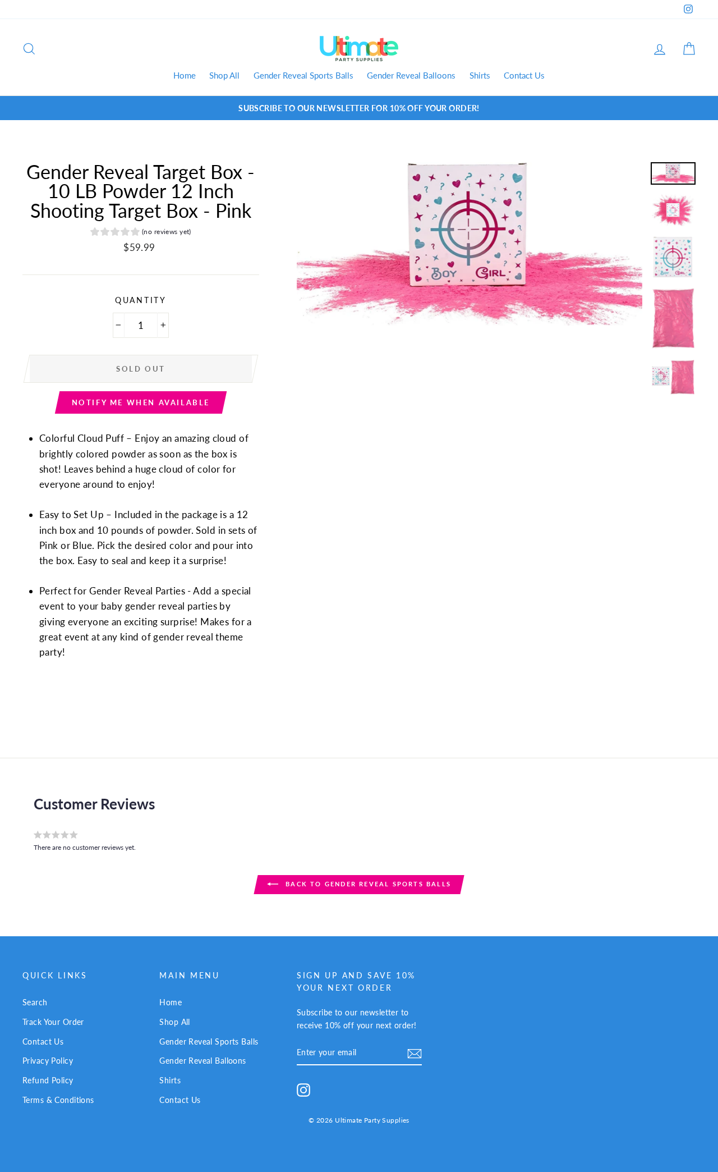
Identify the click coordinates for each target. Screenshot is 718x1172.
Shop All (224, 75)
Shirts (480, 75)
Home (184, 75)
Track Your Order (53, 1022)
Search (35, 1002)
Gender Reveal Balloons (411, 75)
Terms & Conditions (58, 1100)
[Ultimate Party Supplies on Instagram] (303, 1089)
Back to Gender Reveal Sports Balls (367, 883)
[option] (359, 108)
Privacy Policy (47, 1060)
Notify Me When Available (141, 402)
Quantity (141, 300)
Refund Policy (47, 1080)
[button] (140, 233)
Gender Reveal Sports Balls (303, 75)
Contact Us (524, 75)
